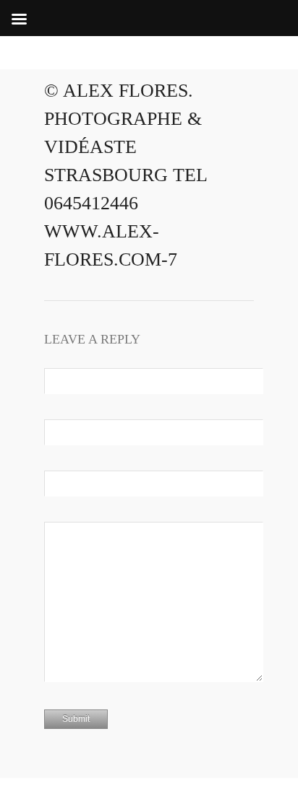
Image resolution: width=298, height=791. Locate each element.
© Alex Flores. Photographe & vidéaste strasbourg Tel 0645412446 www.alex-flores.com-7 (125, 175)
